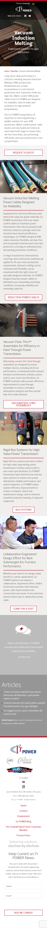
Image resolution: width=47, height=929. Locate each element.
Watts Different (19, 723)
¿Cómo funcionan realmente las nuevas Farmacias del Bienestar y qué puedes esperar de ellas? (22, 695)
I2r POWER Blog (23, 821)
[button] (23, 153)
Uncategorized (7, 723)
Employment (23, 816)
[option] (23, 650)
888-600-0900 (14, 16)
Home (6, 71)
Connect (23, 811)
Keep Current (19, 720)
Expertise (14, 71)
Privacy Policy (23, 835)
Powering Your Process (33, 720)
